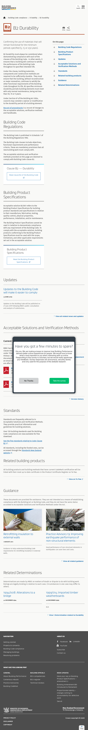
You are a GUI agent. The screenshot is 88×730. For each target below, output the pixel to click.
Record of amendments (13, 108)
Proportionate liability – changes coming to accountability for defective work (68, 694)
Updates (62, 59)
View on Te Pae (75, 479)
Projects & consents (11, 645)
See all (59, 701)
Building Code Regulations (70, 47)
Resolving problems (11, 655)
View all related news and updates (70, 316)
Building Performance (9, 7)
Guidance (62, 80)
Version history (77, 399)
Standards (62, 71)
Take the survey (59, 380)
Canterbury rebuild (10, 679)
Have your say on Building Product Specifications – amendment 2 (67, 678)
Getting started (9, 642)
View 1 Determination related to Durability (66, 615)
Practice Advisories (11, 683)
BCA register (35, 679)
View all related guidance (73, 561)
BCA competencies (37, 676)
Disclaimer (8, 721)
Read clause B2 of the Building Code (23, 175)
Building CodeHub (10, 686)
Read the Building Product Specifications (23, 260)
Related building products (69, 75)
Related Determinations (68, 85)
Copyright (7, 725)
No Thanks (28, 380)
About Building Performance (14, 676)
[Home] (5, 17)
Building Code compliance (13, 648)
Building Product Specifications (65, 53)
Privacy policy (9, 718)
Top (81, 728)
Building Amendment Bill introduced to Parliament (67, 685)
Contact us (61, 653)
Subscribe (61, 649)
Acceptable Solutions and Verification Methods (69, 65)
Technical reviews (37, 683)
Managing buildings (11, 652)
